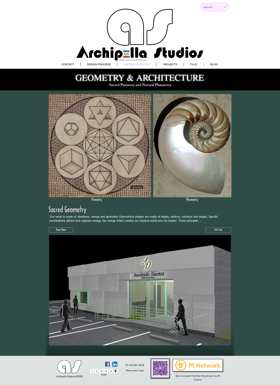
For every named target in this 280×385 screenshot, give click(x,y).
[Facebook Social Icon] (107, 364)
